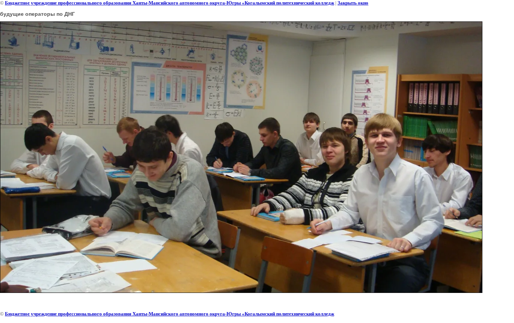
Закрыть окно (353, 3)
